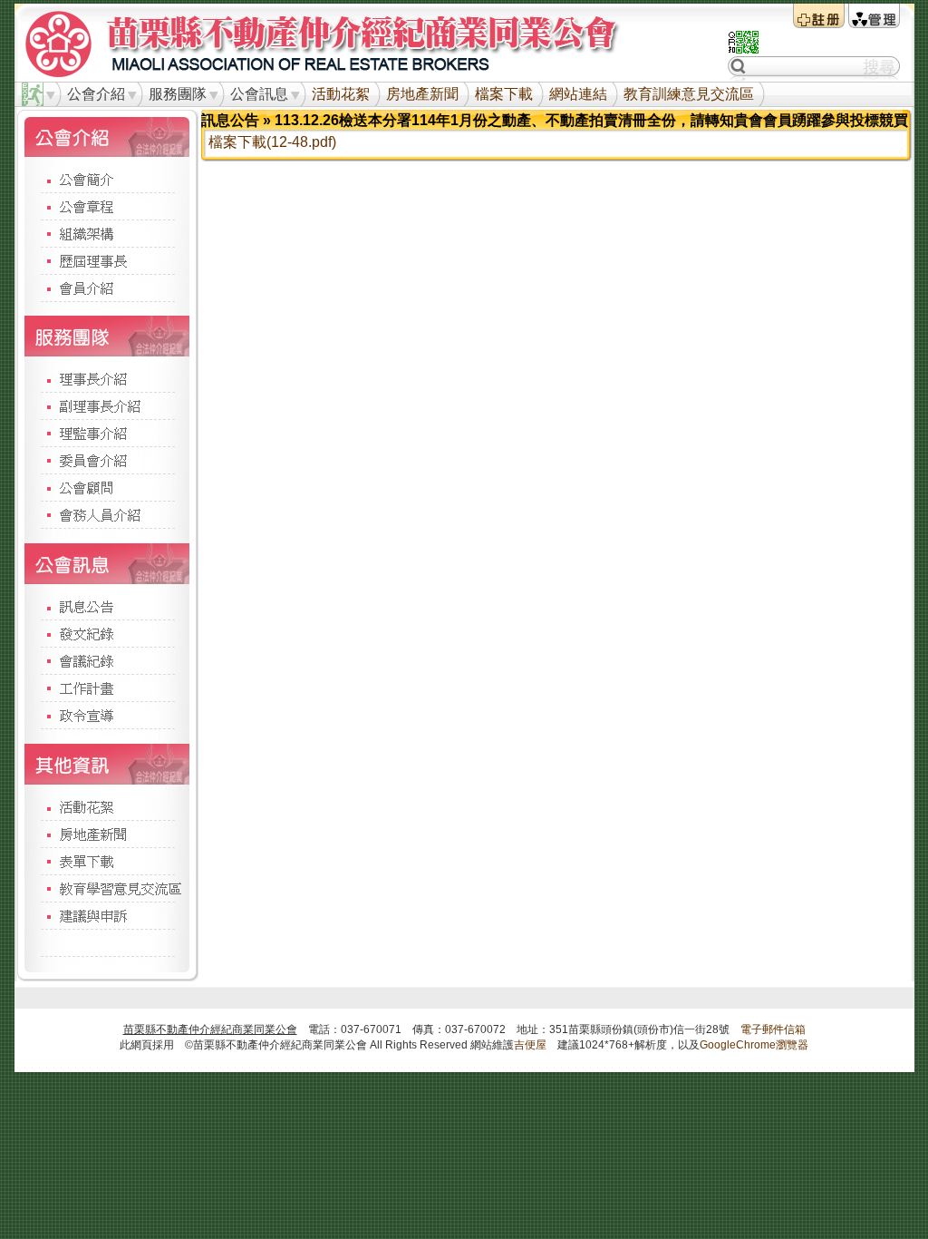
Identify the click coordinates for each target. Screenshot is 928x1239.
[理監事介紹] (106, 432)
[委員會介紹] (106, 459)
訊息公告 (230, 120)
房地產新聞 (422, 94)
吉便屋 (530, 1045)
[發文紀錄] (106, 633)
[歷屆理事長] (106, 260)
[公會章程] (106, 206)
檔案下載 (504, 94)
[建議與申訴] (106, 915)
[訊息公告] (106, 605)
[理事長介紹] (106, 379)
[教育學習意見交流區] (106, 888)
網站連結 (578, 94)
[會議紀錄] (106, 660)
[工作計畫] (106, 687)
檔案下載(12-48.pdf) (272, 142)
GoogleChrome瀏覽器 (754, 1045)
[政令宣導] (106, 714)
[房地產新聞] (106, 833)
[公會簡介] (106, 179)
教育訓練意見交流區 (689, 94)
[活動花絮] (106, 806)
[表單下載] (106, 860)
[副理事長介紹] (106, 405)
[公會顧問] (106, 487)
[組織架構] (106, 233)
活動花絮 (341, 94)
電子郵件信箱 (773, 1029)
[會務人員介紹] (106, 514)
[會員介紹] (106, 287)
